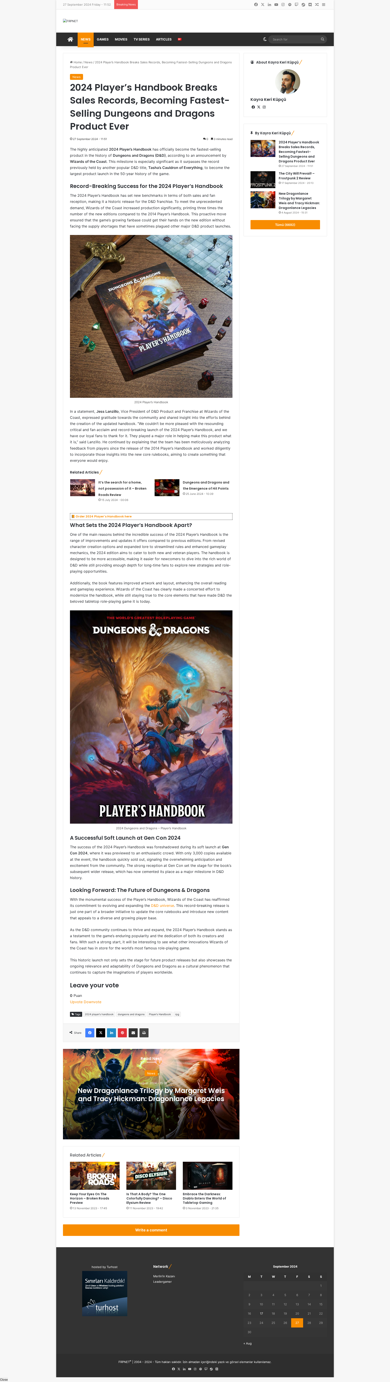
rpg (177, 1014)
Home (77, 62)
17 (261, 1313)
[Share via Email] (133, 1032)
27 (297, 1323)
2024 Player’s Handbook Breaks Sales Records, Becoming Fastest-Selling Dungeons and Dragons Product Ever (299, 152)
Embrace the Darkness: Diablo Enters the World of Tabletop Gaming (204, 1198)
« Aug (248, 1343)
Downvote (92, 1002)
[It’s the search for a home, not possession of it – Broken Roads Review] (82, 487)
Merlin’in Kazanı (164, 1276)
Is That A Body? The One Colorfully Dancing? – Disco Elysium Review (149, 1198)
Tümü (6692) (285, 225)
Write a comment (151, 1230)
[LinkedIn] (111, 1032)
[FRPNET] (70, 21)
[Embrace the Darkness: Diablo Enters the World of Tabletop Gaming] (207, 1176)
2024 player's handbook (99, 1014)
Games (103, 39)
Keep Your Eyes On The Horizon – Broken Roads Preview (89, 1198)
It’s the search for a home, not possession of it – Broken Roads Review (122, 488)
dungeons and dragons (131, 1014)
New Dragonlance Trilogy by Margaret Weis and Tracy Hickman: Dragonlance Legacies (151, 1095)
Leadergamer (162, 1281)
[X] (100, 1032)
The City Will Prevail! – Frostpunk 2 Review (297, 175)
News (86, 39)
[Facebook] (89, 1032)
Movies (121, 39)
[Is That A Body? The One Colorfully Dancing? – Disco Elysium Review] (151, 1176)
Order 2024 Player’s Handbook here (104, 516)
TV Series (142, 39)
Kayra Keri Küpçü (268, 99)
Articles (164, 39)
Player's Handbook (160, 1014)
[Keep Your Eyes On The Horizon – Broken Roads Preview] (95, 1176)
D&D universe (162, 905)
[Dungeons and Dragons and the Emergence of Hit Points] (167, 487)
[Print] (144, 1032)
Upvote (76, 1002)
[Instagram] (264, 107)
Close (4, 1379)
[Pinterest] (122, 1032)
